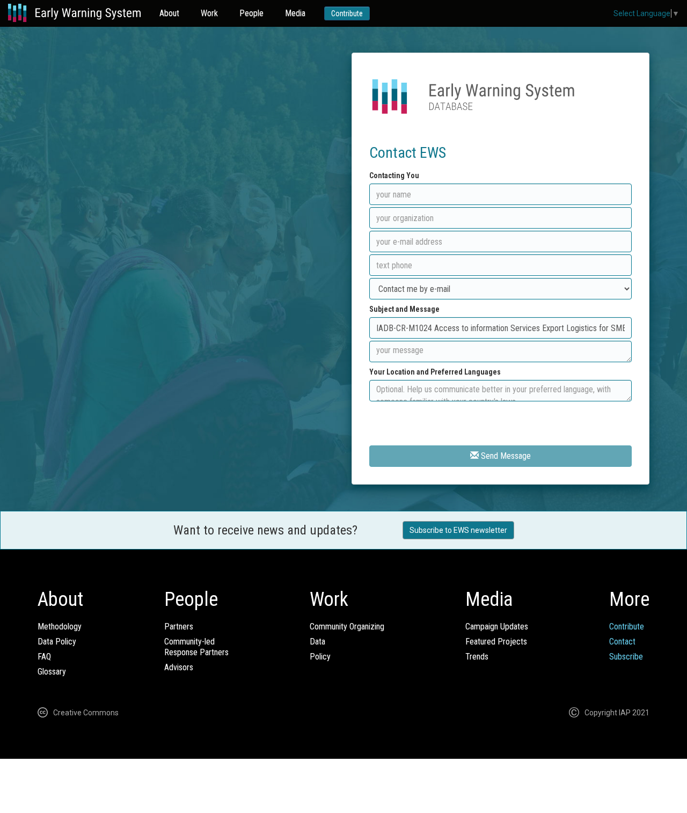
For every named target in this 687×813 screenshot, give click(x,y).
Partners (178, 626)
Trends (476, 656)
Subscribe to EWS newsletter (458, 530)
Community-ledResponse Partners (196, 646)
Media (295, 13)
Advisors (178, 667)
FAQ (44, 656)
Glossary (52, 671)
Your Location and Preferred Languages (435, 372)
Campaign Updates (496, 626)
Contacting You (394, 175)
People (251, 13)
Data (317, 641)
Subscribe (626, 656)
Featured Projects (496, 641)
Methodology (60, 626)
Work (209, 13)
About (169, 13)
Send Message (505, 456)
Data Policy (57, 641)
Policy (320, 656)
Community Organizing (347, 626)
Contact (622, 641)
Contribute (347, 13)
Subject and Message (404, 309)
